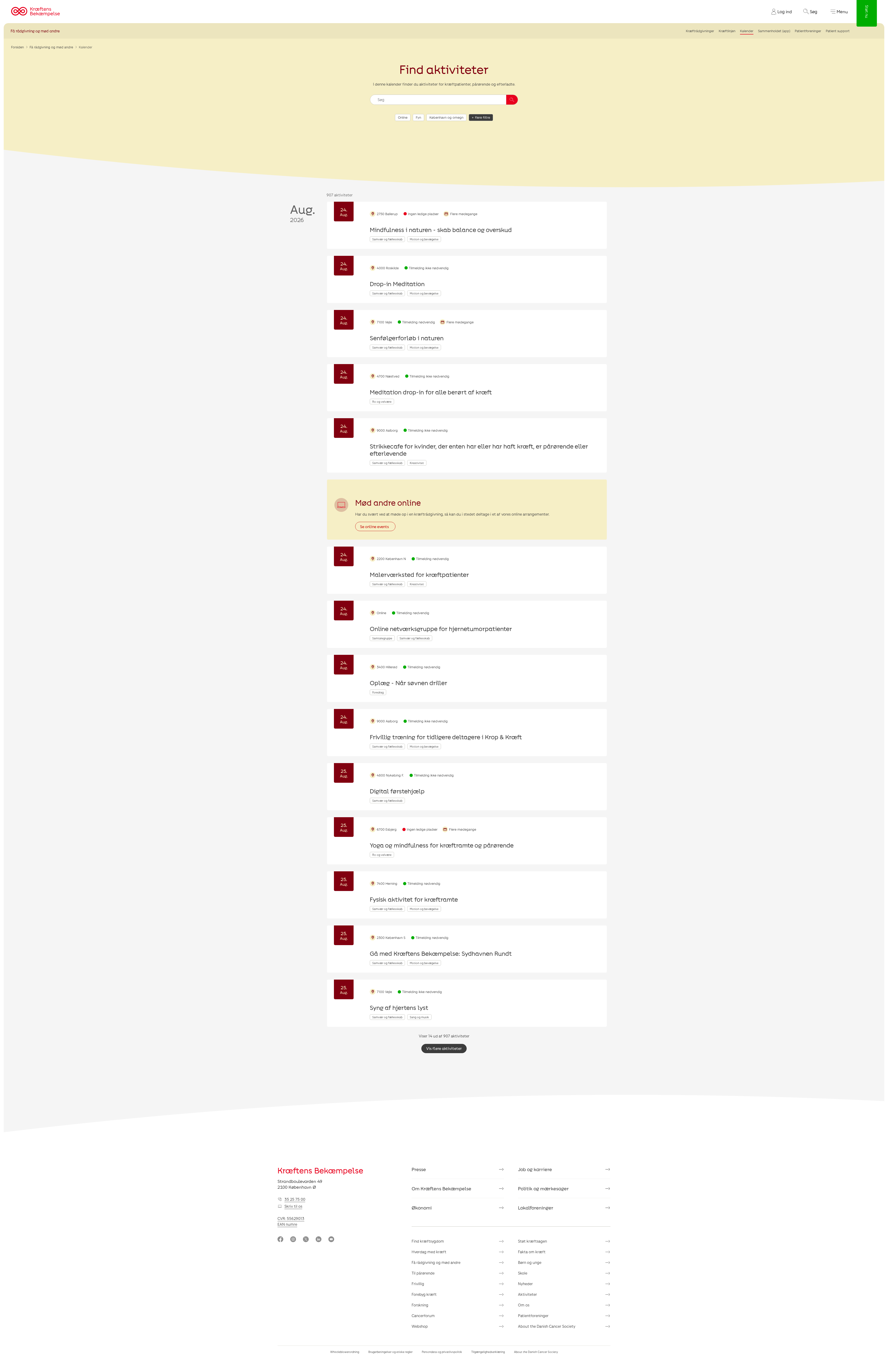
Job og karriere (535, 1169)
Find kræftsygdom (428, 1241)
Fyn (418, 117)
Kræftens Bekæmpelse (320, 1170)
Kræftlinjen (727, 31)
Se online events (374, 526)
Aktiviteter (527, 1294)
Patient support (838, 31)
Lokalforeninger (535, 1207)
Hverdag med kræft (429, 1252)
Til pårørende (423, 1273)
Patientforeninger (808, 31)
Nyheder (525, 1283)
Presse (419, 1169)
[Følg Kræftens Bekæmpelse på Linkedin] (318, 1239)
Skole (522, 1273)
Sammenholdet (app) (774, 31)
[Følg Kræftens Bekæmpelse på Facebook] (280, 1239)
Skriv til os (293, 1206)
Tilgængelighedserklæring (488, 1351)
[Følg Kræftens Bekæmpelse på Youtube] (331, 1239)
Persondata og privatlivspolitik (442, 1351)
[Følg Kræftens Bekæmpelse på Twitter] (306, 1239)
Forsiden (17, 47)
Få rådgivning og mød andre (35, 31)
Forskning (420, 1305)
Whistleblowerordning (344, 1351)
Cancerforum (423, 1315)
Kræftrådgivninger (700, 31)
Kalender (746, 31)
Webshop (420, 1326)
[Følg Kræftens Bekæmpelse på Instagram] (293, 1239)
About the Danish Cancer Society (546, 1326)
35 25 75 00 (294, 1199)
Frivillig (418, 1283)
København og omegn (446, 117)
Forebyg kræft (424, 1294)
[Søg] (512, 100)
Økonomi (422, 1207)
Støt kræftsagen (532, 1241)
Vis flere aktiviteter (444, 1048)
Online (402, 117)
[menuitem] (780, 11)
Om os (523, 1305)
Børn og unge (529, 1262)
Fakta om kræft (532, 1252)
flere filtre (482, 117)
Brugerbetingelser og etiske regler (390, 1351)
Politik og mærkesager (543, 1188)
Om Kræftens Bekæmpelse (441, 1188)
